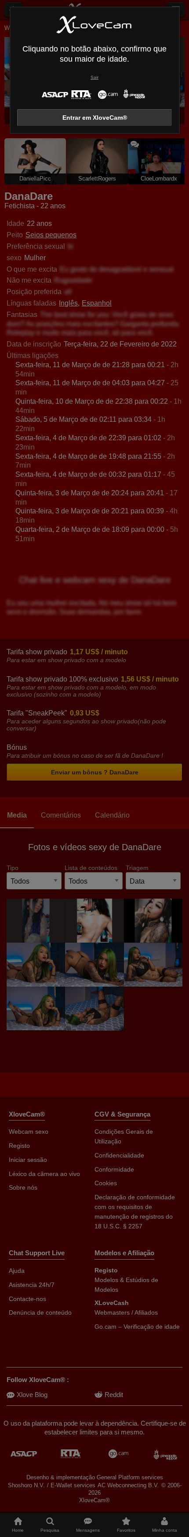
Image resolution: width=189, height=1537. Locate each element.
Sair (94, 77)
